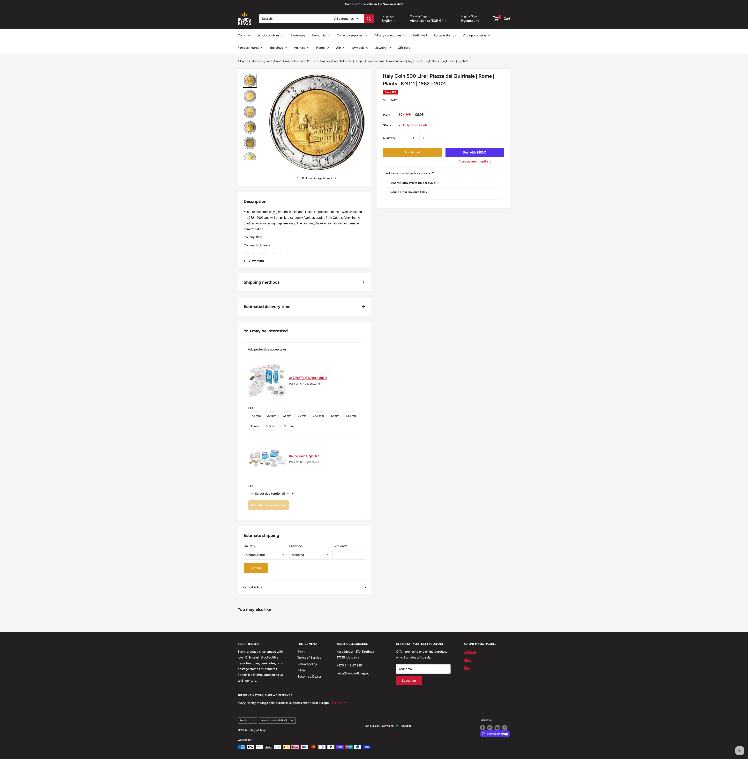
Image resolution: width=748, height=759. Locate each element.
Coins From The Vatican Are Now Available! (374, 4)
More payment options (475, 161)
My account (470, 21)
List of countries (268, 35)
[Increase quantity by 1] (424, 138)
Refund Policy (252, 587)
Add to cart (412, 152)
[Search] (369, 18)
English (244, 720)
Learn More (338, 703)
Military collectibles (387, 35)
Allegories (244, 61)
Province (295, 546)
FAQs (301, 670)
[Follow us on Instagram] (490, 727)
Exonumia (318, 35)
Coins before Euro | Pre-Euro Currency (306, 61)
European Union (396, 61)
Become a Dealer (309, 676)
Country (249, 546)
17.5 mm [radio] (255, 415)
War (338, 47)
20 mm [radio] (271, 415)
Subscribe (409, 680)
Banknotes (297, 35)
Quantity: (389, 138)
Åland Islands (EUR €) (274, 720)
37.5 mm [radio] (271, 426)
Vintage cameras (474, 35)
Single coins (448, 61)
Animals (299, 47)
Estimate (256, 568)
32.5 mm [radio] (351, 415)
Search (302, 651)
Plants (320, 47)
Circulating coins (262, 61)
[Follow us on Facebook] (482, 727)
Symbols (358, 47)
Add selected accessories (268, 505)
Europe (359, 61)
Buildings (276, 47)
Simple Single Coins (427, 61)
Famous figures (248, 47)
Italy (410, 61)
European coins (374, 61)
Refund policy (307, 664)
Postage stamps (445, 35)
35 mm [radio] (254, 426)
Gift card (404, 47)
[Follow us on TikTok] (504, 727)
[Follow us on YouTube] (497, 727)
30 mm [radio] (334, 415)
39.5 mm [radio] (288, 426)
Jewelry (381, 47)
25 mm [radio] (302, 415)
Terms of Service (309, 657)
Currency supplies (350, 35)
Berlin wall (419, 35)
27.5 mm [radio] (318, 415)
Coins (242, 35)
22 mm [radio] (287, 415)
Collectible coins (342, 61)
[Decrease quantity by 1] (403, 138)
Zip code (341, 546)
